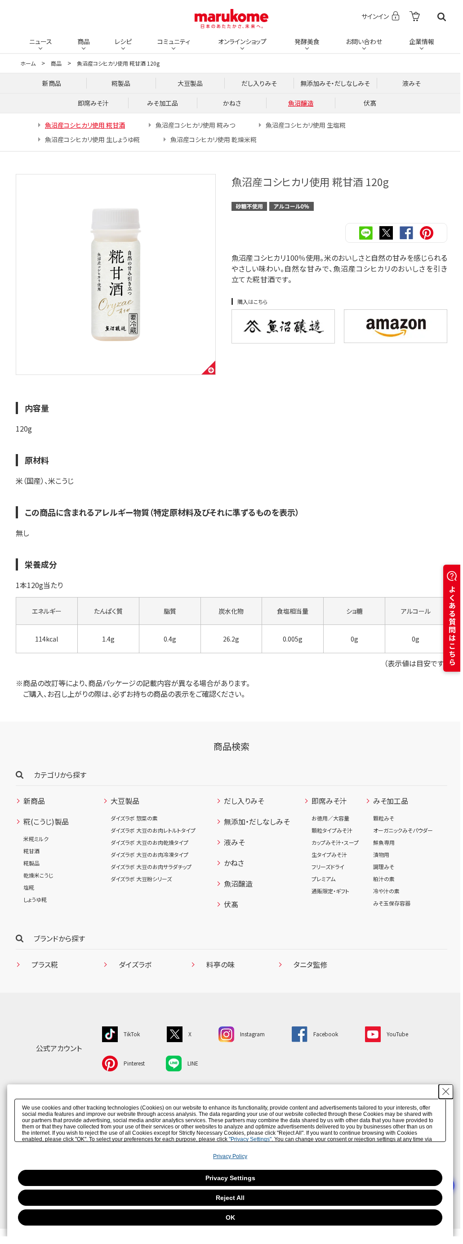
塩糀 (28, 887)
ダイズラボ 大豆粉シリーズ (141, 879)
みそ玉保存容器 (391, 903)
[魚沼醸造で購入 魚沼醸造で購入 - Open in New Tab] (283, 326)
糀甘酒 (31, 851)
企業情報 (421, 41)
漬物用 (381, 854)
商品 (83, 41)
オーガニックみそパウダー (403, 830)
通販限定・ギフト (330, 891)
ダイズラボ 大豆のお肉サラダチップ (151, 866)
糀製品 (31, 863)
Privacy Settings (230, 1178)
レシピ (123, 41)
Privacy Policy (230, 1156)
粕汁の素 (384, 879)
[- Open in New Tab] (415, 16)
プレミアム (323, 879)
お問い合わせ (364, 41)
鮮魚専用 (384, 842)
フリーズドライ (328, 866)
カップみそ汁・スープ (335, 842)
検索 (442, 16)
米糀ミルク (36, 839)
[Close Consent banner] (446, 1091)
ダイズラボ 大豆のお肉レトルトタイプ (153, 830)
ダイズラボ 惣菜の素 (134, 818)
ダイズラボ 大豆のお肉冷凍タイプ (149, 854)
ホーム (28, 63)
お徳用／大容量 (330, 818)
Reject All (230, 1197)
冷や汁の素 (386, 891)
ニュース (40, 41)
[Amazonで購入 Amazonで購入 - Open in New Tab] (395, 326)
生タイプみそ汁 (329, 854)
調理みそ (383, 866)
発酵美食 (307, 41)
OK (230, 1217)
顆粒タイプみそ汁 (332, 830)
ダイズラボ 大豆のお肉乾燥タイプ (149, 842)
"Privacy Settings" (250, 1139)
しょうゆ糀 (35, 899)
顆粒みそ (383, 818)
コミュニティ (173, 41)
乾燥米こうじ (38, 875)
